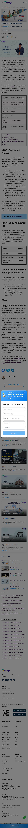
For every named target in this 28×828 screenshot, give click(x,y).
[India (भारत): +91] (4, 418)
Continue (13, 433)
